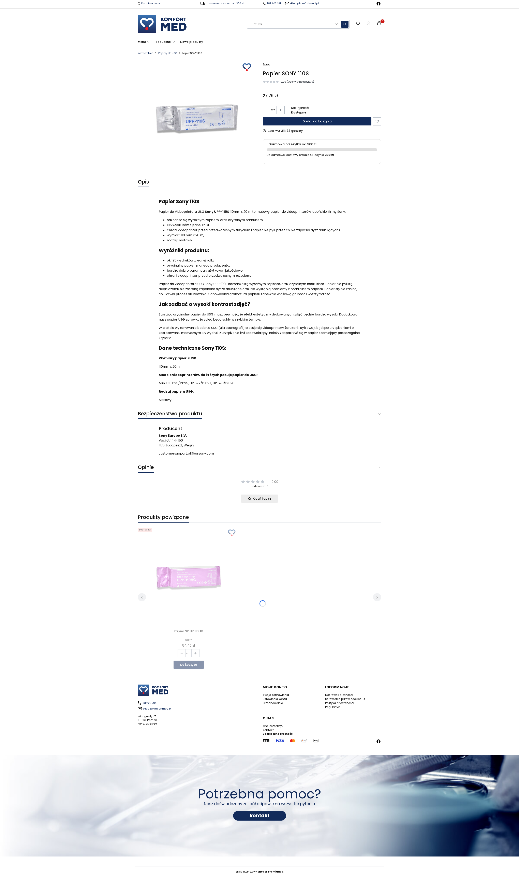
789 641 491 (274, 3)
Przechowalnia (273, 703)
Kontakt (268, 730)
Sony (266, 64)
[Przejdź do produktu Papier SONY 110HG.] (188, 577)
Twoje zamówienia (276, 695)
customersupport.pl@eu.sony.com (186, 453)
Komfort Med (145, 53)
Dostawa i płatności (339, 695)
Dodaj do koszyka (317, 121)
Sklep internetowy (258, 871)
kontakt (259, 815)
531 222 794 (149, 703)
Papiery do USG (167, 53)
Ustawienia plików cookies (343, 699)
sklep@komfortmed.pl (304, 3)
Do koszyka (188, 665)
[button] (345, 24)
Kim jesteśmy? (273, 726)
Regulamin (332, 707)
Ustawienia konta (275, 699)
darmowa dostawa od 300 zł (224, 3)
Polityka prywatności (339, 703)
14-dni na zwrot (151, 3)
